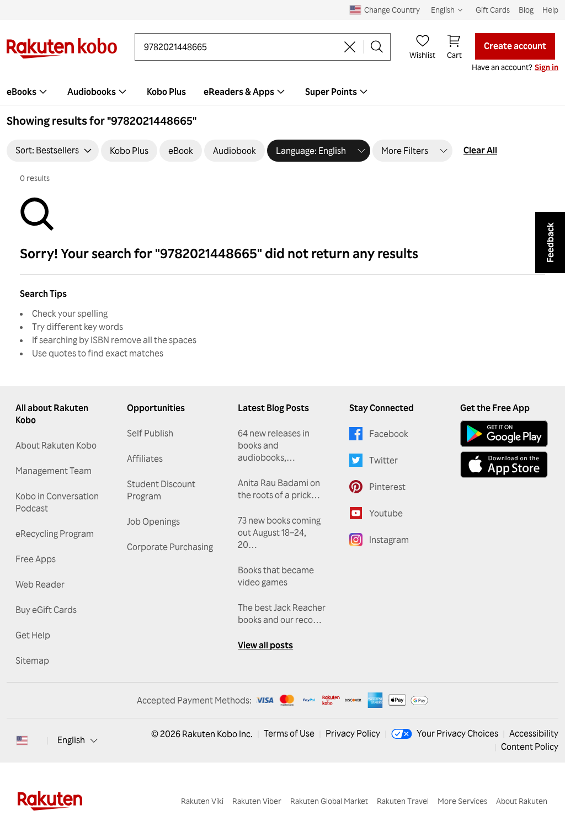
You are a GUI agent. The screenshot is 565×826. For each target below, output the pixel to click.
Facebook (388, 433)
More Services (462, 801)
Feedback (550, 242)
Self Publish (150, 433)
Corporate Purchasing (170, 546)
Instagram (389, 539)
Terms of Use (289, 733)
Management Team (53, 470)
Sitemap (32, 660)
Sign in (546, 67)
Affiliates (145, 458)
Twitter (383, 460)
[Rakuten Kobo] (62, 48)
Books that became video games (276, 576)
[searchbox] (240, 47)
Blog (526, 9)
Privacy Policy (353, 733)
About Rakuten (521, 801)
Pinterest (387, 486)
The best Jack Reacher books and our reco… (282, 613)
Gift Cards (493, 9)
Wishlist (422, 55)
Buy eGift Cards (46, 609)
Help (550, 9)
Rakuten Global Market (329, 801)
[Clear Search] (350, 47)
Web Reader (40, 584)
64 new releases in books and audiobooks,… (274, 445)
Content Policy (529, 746)
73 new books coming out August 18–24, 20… (279, 532)
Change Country (392, 9)
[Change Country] (22, 740)
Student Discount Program (161, 490)
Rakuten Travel (403, 801)
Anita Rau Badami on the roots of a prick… (279, 488)
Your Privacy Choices (457, 733)
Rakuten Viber (256, 801)
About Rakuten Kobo (56, 445)
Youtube (386, 513)
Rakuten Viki (202, 801)
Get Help (32, 635)
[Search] (377, 47)
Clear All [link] (480, 150)
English (71, 739)
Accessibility (533, 733)
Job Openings (153, 521)
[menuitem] (98, 91)
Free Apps (35, 558)
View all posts (265, 645)
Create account (515, 45)
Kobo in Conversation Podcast (57, 502)
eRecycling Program (54, 533)
